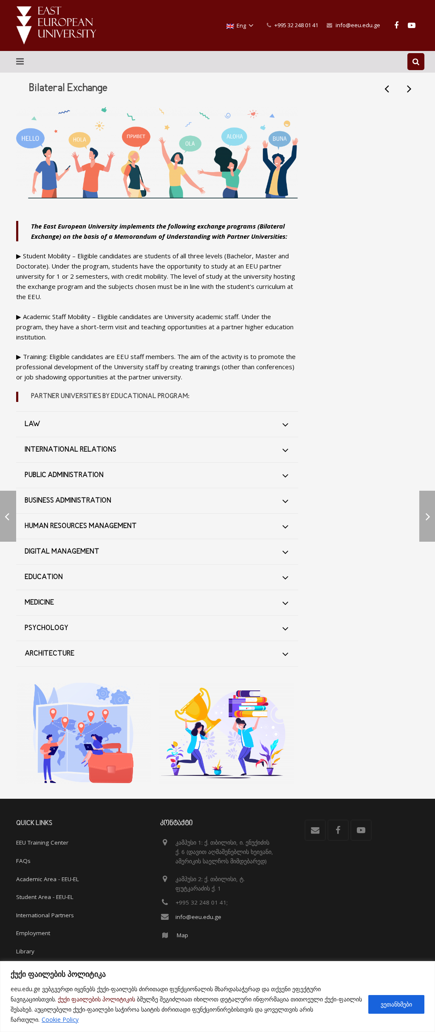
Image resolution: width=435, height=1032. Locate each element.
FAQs (23, 861)
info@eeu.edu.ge (358, 25)
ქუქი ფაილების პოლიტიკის (96, 999)
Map (182, 935)
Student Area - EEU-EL (44, 897)
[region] (217, 996)
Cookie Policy (60, 1019)
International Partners (45, 915)
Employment (33, 933)
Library (25, 951)
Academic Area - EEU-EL (47, 879)
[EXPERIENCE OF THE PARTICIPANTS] (226, 733)
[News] (387, 88)
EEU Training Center (42, 842)
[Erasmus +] (408, 88)
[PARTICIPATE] (83, 733)
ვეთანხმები (396, 1004)
